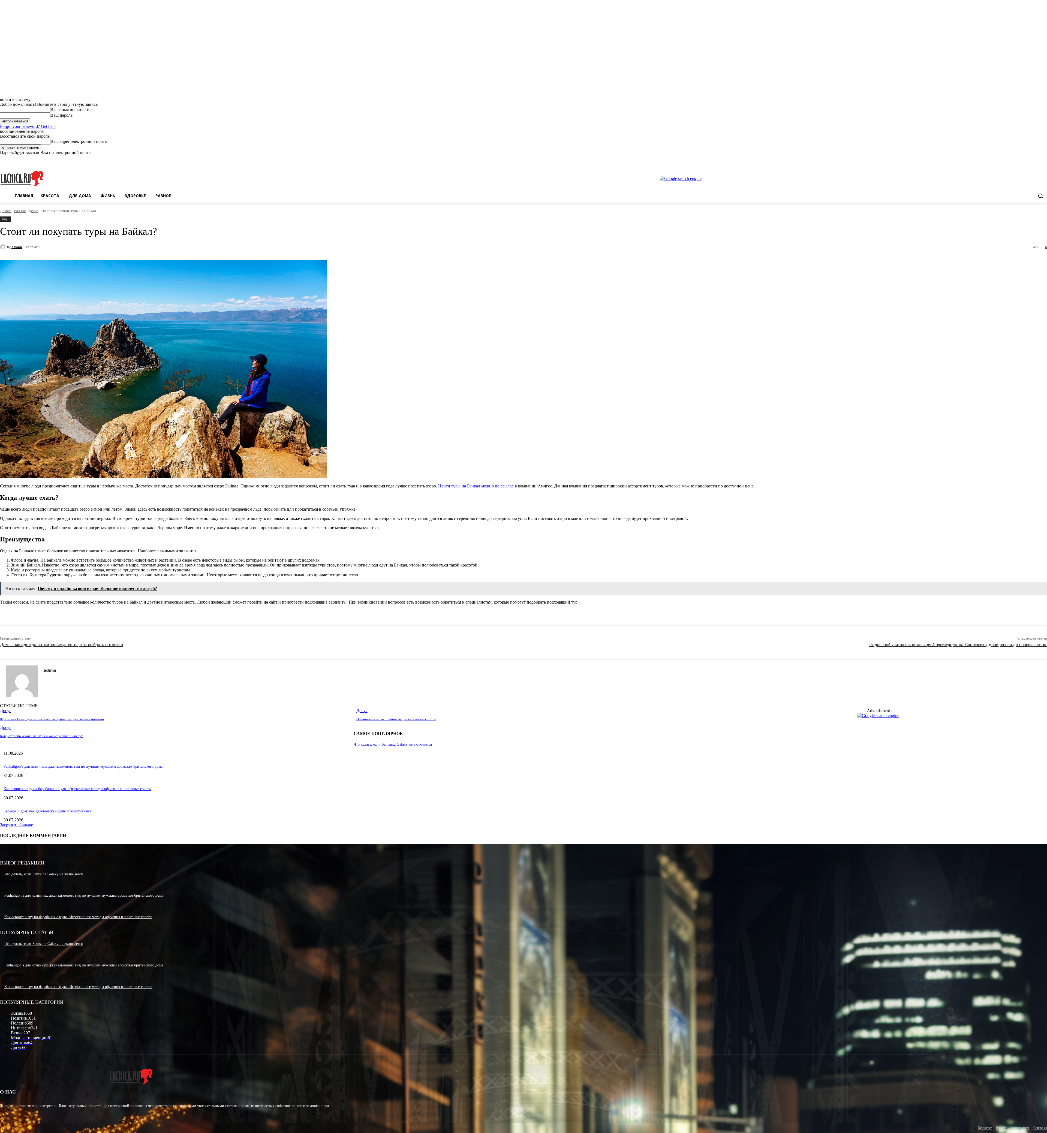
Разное (20, 211)
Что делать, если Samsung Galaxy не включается (393, 744)
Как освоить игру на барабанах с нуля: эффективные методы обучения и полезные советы (77, 789)
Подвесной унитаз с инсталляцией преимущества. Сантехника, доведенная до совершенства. (958, 644)
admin (16, 247)
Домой (5, 211)
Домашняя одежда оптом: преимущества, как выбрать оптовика (61, 644)
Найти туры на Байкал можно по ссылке (476, 486)
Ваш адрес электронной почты (79, 141)
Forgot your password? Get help (28, 126)
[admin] (3, 247)
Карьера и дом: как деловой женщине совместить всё (47, 811)
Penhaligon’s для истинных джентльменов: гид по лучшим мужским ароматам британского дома (83, 766)
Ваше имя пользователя (72, 109)
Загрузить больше (16, 824)
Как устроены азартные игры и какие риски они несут (41, 736)
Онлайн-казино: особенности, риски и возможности (396, 719)
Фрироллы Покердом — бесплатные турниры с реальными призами (52, 719)
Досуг (33, 211)
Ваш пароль (61, 115)
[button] (1040, 195)
